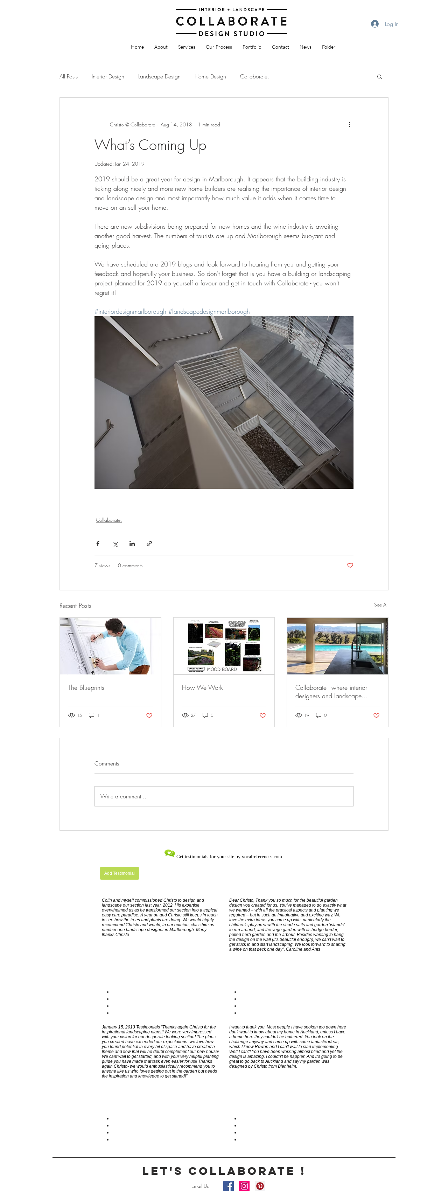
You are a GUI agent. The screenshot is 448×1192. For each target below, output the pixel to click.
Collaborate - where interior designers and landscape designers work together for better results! (331, 691)
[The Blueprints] (110, 646)
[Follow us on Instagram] (244, 1186)
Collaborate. (254, 76)
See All (381, 604)
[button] (187, 47)
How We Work (202, 687)
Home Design (210, 76)
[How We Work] (224, 646)
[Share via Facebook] (97, 543)
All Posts (68, 76)
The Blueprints (86, 687)
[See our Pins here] (260, 1186)
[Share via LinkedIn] (132, 543)
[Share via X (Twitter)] (115, 543)
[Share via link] (149, 543)
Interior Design (108, 76)
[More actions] (349, 124)
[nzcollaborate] (228, 1186)
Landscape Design (159, 76)
